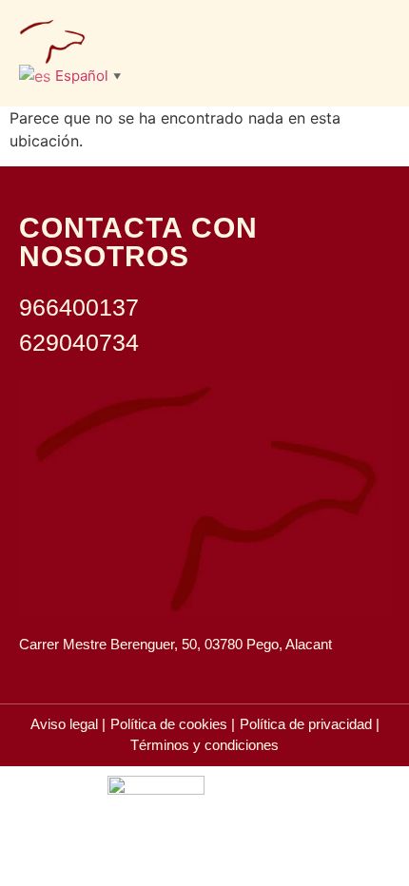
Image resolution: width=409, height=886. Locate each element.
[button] (372, 41)
